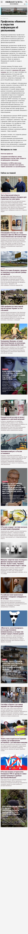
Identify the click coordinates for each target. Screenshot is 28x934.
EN (26, 4)
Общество (5, 481)
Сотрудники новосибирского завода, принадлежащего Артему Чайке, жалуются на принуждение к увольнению (13, 158)
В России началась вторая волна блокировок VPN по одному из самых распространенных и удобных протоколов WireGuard (14, 775)
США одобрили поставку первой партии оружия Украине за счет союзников (12, 308)
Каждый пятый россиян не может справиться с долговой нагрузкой (13, 418)
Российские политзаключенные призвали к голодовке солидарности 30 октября (13, 597)
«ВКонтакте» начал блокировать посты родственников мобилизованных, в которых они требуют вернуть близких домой (12, 631)
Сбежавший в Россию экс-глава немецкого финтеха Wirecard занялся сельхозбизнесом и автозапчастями (14, 235)
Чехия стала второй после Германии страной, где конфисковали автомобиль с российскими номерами (14, 740)
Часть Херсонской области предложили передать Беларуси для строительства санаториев (13, 197)
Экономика (14, 4)
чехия (2, 736)
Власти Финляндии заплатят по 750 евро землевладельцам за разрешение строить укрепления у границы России (13, 811)
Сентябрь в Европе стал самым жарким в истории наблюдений (12, 705)
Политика (5, 369)
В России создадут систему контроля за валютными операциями (14, 528)
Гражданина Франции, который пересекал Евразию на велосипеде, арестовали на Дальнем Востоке (13, 343)
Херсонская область (5, 193)
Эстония (3, 268)
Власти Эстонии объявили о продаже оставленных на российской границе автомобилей (14, 272)
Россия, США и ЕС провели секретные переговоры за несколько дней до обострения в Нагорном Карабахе (12, 665)
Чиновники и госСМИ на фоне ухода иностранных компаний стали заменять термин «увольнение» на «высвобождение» (13, 164)
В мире (4, 659)
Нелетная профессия (7, 153)
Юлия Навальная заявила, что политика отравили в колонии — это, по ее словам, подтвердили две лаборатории (13, 375)
